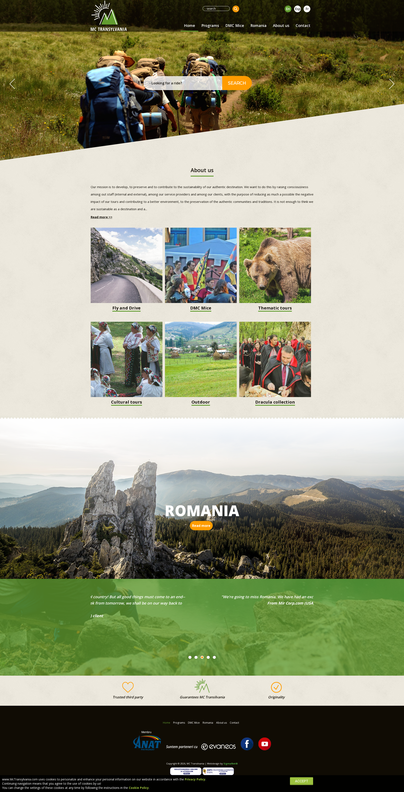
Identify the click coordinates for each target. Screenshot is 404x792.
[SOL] (186, 771)
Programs (210, 25)
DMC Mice (234, 25)
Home (189, 25)
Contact (303, 25)
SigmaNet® (230, 763)
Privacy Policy (195, 779)
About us (281, 25)
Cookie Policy (139, 788)
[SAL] (218, 771)
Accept (301, 781)
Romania (258, 25)
